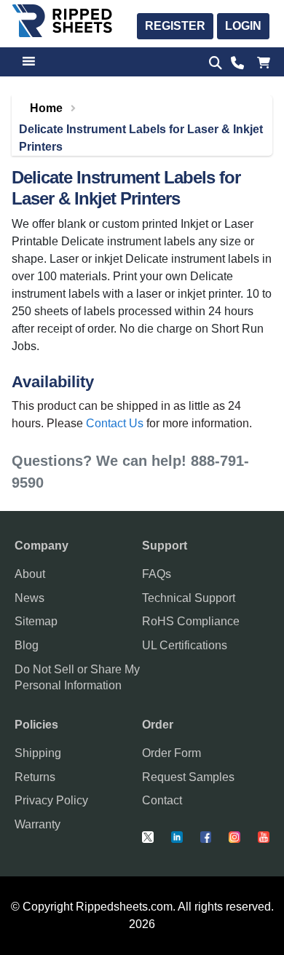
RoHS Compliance (191, 621)
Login (243, 26)
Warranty (37, 824)
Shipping (38, 753)
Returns (35, 777)
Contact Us (114, 423)
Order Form (171, 753)
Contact (162, 800)
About (30, 574)
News (29, 598)
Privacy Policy (51, 800)
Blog (27, 645)
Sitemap (36, 621)
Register (175, 26)
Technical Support (188, 598)
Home (46, 108)
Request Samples (188, 777)
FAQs (156, 574)
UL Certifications (184, 645)
